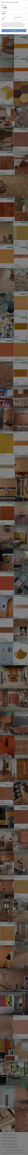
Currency (4, 17)
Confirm (14, 30)
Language (4, 11)
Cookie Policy (20, 26)
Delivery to (4, 5)
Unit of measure (18, 17)
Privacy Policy (13, 26)
